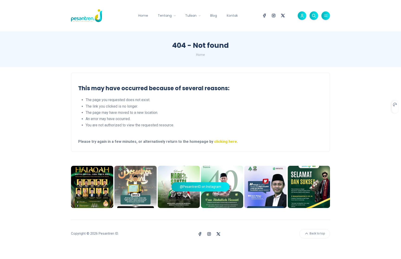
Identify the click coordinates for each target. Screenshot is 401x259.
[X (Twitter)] (283, 15)
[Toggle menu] (325, 15)
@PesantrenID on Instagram (200, 187)
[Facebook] (264, 15)
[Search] (314, 15)
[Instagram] (273, 15)
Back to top (317, 233)
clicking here (225, 141)
